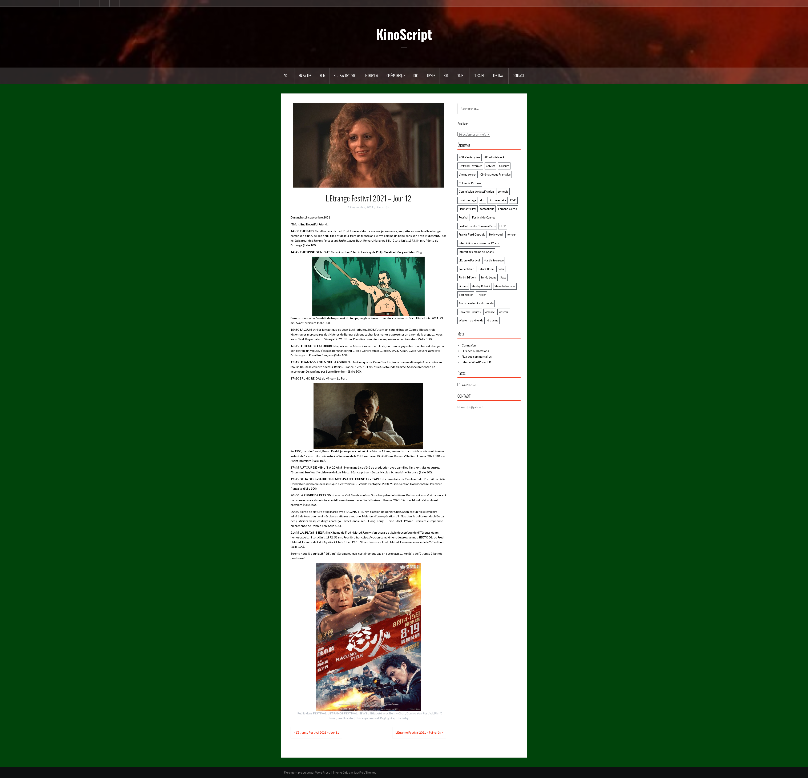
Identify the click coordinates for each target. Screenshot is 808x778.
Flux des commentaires (477, 356)
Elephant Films (467, 208)
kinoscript (383, 207)
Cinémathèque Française (495, 174)
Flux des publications (475, 351)
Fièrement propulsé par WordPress (307, 772)
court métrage (467, 200)
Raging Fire (387, 718)
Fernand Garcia (507, 208)
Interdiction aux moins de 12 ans (479, 243)
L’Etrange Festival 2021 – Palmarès (418, 732)
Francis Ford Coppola (472, 234)
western (504, 312)
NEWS (363, 713)
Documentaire (497, 200)
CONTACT (469, 384)
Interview (371, 75)
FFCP (503, 226)
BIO (446, 75)
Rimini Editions (468, 277)
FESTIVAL (320, 713)
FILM (322, 75)
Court (461, 75)
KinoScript (404, 34)
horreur (511, 234)
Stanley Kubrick (481, 286)
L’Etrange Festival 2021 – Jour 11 (317, 732)
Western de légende (471, 320)
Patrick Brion (486, 269)
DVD (513, 200)
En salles (305, 75)
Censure (479, 75)
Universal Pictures (470, 312)
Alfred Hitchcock (494, 157)
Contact (518, 75)
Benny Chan (397, 713)
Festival (498, 75)
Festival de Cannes (483, 217)
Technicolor (466, 294)
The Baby (402, 718)
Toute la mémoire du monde (476, 303)
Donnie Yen (414, 713)
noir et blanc (466, 269)
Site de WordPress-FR (476, 362)
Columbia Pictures (470, 183)
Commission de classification (476, 191)
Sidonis (463, 286)
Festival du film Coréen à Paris (477, 226)
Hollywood (496, 234)
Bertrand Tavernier (470, 166)
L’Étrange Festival (367, 718)
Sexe (503, 277)
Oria (345, 772)
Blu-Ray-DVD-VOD (345, 75)
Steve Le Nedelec (504, 286)
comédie (503, 191)
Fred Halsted (346, 718)
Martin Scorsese (494, 260)
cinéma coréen (467, 174)
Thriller (481, 294)
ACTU (287, 75)
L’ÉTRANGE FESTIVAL (342, 713)
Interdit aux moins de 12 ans (476, 251)
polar (501, 269)
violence (490, 312)
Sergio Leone (488, 277)
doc (482, 200)
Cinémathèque (396, 75)
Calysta (490, 166)
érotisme (492, 320)
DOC (416, 75)
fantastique (487, 208)
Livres (431, 75)
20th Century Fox (469, 157)
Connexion (469, 345)
